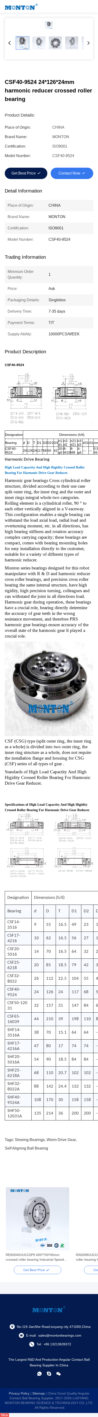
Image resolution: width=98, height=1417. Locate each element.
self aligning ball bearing (26, 1148)
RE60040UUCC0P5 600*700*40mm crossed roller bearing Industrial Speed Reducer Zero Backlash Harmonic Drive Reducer (35, 1257)
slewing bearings (30, 1140)
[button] (11, 1227)
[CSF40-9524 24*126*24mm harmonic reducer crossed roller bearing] (49, 25)
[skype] (49, 1374)
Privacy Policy (19, 1393)
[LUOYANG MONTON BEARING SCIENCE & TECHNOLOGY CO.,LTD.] (21, 6)
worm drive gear (61, 1140)
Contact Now (69, 173)
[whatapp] (39, 1374)
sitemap (38, 1393)
